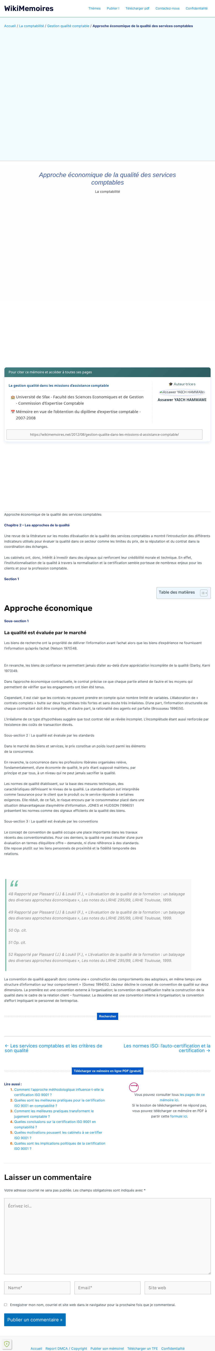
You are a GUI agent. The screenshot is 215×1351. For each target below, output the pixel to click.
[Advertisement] (107, 330)
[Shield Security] (6, 1344)
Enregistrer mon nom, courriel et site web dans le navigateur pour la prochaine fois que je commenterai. (93, 1305)
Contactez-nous (168, 8)
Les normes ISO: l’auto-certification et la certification (167, 1048)
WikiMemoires (29, 8)
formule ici (178, 1116)
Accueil (10, 26)
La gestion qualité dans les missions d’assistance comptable (59, 385)
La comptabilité (31, 26)
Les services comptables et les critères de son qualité (53, 1048)
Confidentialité (197, 8)
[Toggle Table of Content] (201, 593)
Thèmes (94, 8)
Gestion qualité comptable (68, 26)
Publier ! (113, 8)
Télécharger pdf (137, 8)
